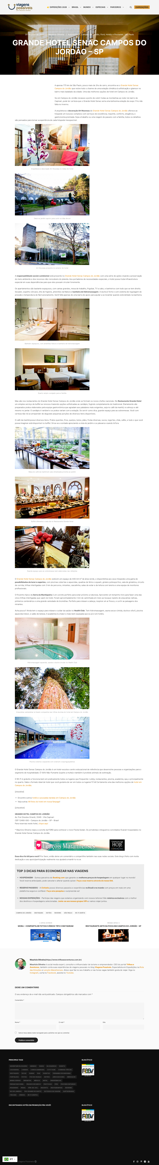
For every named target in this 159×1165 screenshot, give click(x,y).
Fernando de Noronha (62, 1073)
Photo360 (48, 1084)
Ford (102, 34)
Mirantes (27, 1080)
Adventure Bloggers (18, 1066)
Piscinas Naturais (68, 1084)
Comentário (19, 1000)
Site (104, 1022)
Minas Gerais (15, 1080)
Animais (33, 1066)
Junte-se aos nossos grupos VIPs (73, 901)
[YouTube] (148, 1161)
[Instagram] (137, 1161)
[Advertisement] (33, 97)
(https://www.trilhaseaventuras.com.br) (63, 960)
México (37, 1080)
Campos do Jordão (90, 34)
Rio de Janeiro (16, 1091)
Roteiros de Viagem (52, 1091)
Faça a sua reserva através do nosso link (95, 880)
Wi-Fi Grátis (80, 913)
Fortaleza (14, 1077)
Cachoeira (14, 1069)
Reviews (58, 913)
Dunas (31, 1073)
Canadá (25, 1069)
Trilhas (13, 1095)
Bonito (62, 1066)
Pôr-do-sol (33, 1087)
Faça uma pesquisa (55, 891)
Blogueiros (51, 1066)
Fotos (24, 1077)
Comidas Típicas (65, 1069)
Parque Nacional (17, 1084)
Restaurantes (56, 1087)
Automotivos (74, 34)
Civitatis (45, 888)
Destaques (38, 913)
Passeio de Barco (34, 1084)
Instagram (34, 973)
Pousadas (14, 1087)
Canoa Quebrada (37, 1069)
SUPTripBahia (68, 1091)
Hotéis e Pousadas (114, 34)
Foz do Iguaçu (35, 1077)
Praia (23, 1087)
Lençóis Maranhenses (53, 970)
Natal (45, 1080)
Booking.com (59, 877)
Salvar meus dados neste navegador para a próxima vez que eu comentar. (44, 1033)
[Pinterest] (141, 1161)
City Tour (51, 1069)
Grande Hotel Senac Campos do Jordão (110, 111)
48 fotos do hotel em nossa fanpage (44, 801)
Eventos (46, 1073)
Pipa (56, 1084)
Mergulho (71, 1077)
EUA (38, 1073)
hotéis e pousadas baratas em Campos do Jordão (54, 798)
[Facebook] (133, 1161)
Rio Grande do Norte (33, 1091)
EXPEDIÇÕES (142, 7)
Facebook (51, 973)
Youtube (70, 973)
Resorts (44, 1087)
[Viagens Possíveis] (19, 7)
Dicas (24, 1073)
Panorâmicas (56, 1080)
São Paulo (129, 34)
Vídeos (22, 1095)
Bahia (41, 1066)
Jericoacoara (58, 1077)
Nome (17, 1022)
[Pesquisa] (131, 7)
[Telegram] (145, 1161)
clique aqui (43, 823)
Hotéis (49, 913)
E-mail (61, 1022)
